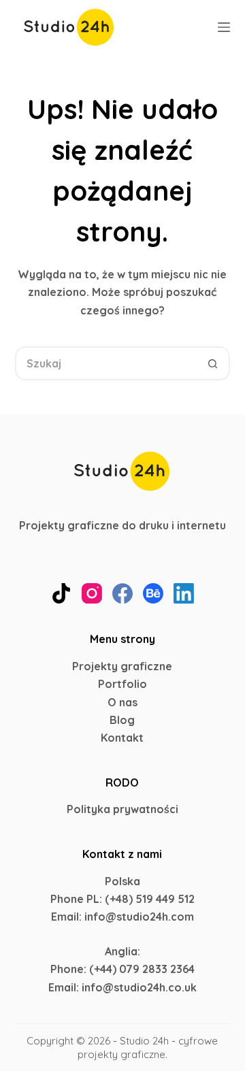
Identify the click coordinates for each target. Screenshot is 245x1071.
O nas (122, 702)
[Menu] (224, 27)
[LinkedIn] (184, 593)
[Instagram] (92, 593)
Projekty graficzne (122, 666)
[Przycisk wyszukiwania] (213, 363)
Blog (122, 720)
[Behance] (153, 593)
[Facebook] (122, 593)
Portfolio (122, 684)
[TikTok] (61, 593)
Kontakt (122, 737)
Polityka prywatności (122, 809)
